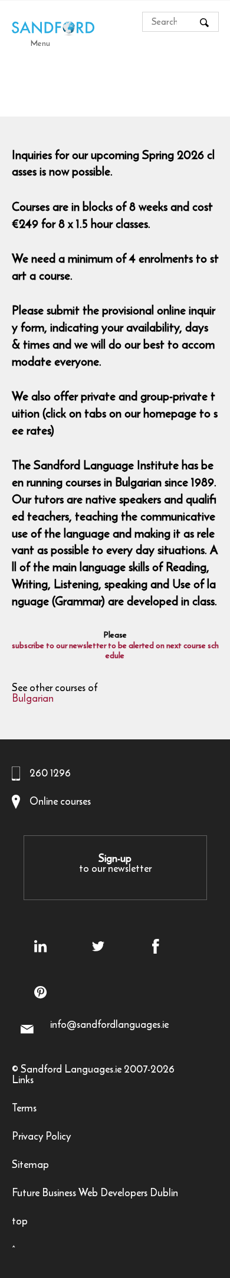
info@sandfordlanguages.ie (109, 1024)
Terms (24, 1109)
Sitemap (30, 1166)
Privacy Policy (41, 1137)
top (20, 1222)
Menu (40, 42)
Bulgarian (33, 699)
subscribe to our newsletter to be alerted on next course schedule (115, 651)
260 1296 (50, 773)
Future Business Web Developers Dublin (95, 1194)
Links (23, 1081)
